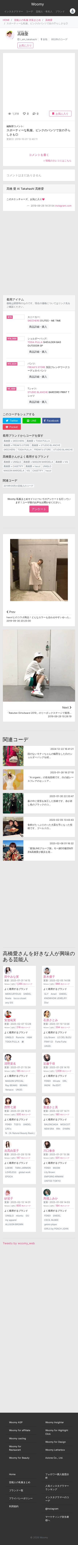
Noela (8, 998)
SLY (46, 994)
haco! (48, 470)
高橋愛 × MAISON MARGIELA (38, 462)
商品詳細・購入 (38, 326)
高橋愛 (48, 20)
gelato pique (50, 1224)
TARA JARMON (23, 1167)
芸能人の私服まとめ (19, 1482)
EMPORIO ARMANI (53, 1176)
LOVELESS (10, 1172)
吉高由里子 (11, 1150)
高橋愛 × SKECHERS (14, 441)
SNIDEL (27, 994)
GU (27, 1215)
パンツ (31, 363)
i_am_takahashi (28, 39)
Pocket (13, 426)
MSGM (56, 1167)
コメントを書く (39, 155)
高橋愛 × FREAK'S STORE (16, 445)
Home (12, 1474)
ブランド (60, 11)
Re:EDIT (57, 1085)
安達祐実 (10, 1020)
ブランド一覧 (16, 1490)
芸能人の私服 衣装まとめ (27, 20)
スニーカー (33, 317)
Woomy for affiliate (19, 1430)
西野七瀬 (10, 1107)
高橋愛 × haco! (33, 466)
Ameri (54, 994)
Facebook (52, 420)
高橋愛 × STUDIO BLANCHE (46, 445)
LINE (33, 420)
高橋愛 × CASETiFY (13, 466)
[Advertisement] (39, 253)
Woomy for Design (55, 1442)
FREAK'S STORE (36, 367)
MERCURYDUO (13, 994)
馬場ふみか (50, 1198)
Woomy (37, 4)
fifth (58, 1128)
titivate (56, 1081)
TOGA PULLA (35, 342)
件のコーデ (24, 984)
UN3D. (47, 1046)
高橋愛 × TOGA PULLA (38, 441)
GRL (65, 1081)
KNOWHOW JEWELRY (55, 998)
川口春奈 (49, 1150)
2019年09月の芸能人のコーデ (18, 485)
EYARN (66, 1128)
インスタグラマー (13, 11)
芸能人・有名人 (44, 11)
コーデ (29, 11)
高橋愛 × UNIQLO (12, 462)
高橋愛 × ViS (62, 462)
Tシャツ (32, 388)
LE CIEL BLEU (64, 1037)
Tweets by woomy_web (19, 1243)
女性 (45, 39)
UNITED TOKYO (52, 1181)
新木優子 (49, 976)
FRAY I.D (48, 1041)
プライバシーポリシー (21, 1498)
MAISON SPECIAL (14, 1081)
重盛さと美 (50, 1107)
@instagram (51, 1508)
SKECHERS (34, 320)
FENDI (47, 1081)
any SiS (9, 1002)
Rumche (20, 1037)
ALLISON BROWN (14, 1224)
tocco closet (20, 998)
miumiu (19, 1215)
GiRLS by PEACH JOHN (56, 1228)
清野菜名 (10, 1063)
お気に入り (25, 45)
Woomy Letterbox (55, 1450)
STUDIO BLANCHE (38, 392)
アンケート (39, 509)
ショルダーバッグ (37, 338)
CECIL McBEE (51, 1220)
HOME (6, 20)
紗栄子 (8, 1198)
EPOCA (9, 1176)
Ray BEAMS (11, 1085)
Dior (46, 1002)
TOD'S (17, 1124)
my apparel (11, 1220)
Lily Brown (49, 1037)
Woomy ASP (15, 1422)
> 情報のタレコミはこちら (57, 160)
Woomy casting (17, 1438)
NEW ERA (49, 1128)
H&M (29, 1037)
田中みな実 (11, 976)
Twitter (13, 420)
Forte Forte (60, 1041)
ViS (28, 470)
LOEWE (9, 1167)
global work (24, 1172)
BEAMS (23, 1085)
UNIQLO (47, 466)
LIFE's (8, 1128)
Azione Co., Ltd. (54, 1457)
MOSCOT (65, 1124)
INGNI (47, 1085)
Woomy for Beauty (19, 1457)
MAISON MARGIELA (14, 470)
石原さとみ (50, 1020)
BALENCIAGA (51, 1124)
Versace (9, 1089)
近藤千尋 (49, 1063)
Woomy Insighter (54, 1422)
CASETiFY (37, 470)
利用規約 (14, 1506)
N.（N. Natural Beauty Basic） (20, 1133)
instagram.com (63, 205)
